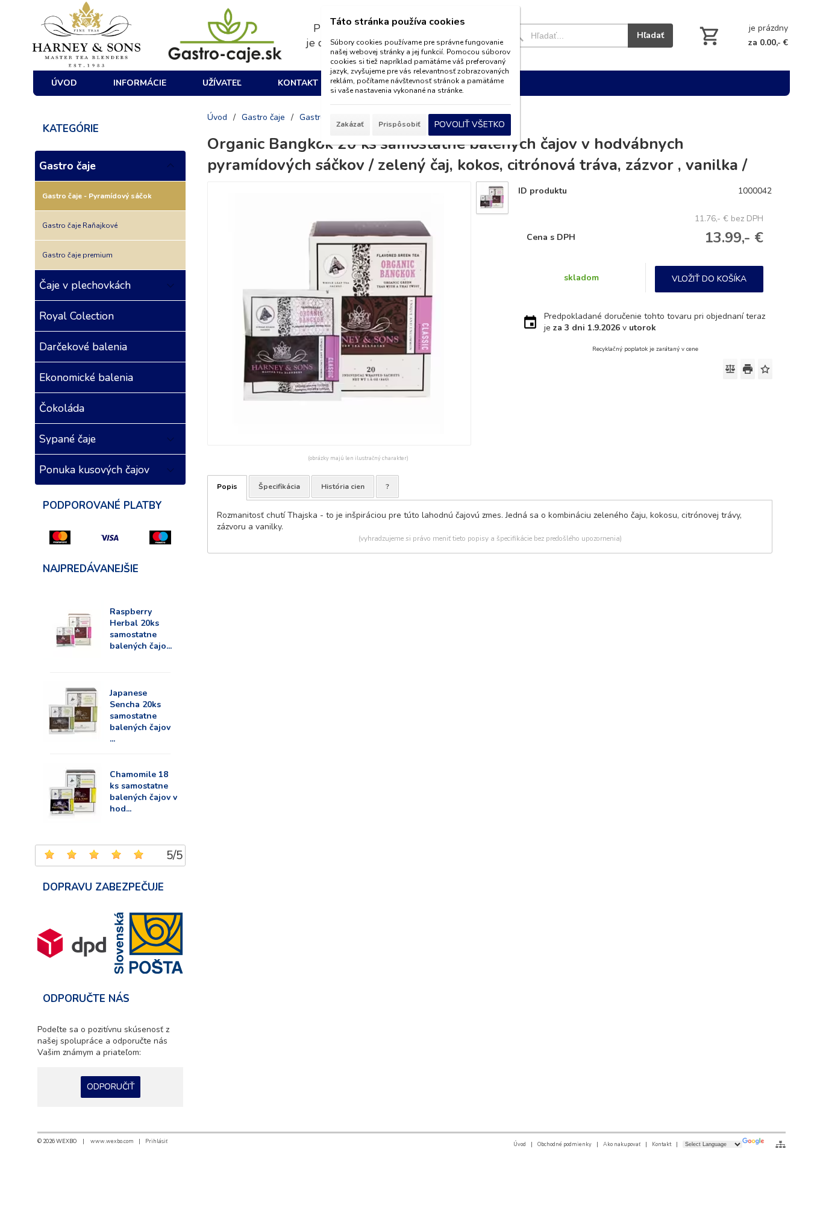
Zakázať (350, 124)
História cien (343, 486)
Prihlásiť (156, 1141)
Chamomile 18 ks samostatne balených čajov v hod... (143, 791)
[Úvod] (89, 35)
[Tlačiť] (747, 369)
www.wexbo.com (112, 1141)
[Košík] (742, 35)
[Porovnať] (730, 369)
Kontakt (661, 1144)
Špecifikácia (279, 486)
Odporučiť (110, 1086)
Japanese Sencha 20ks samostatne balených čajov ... (140, 716)
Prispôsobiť (399, 124)
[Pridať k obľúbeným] (765, 369)
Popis (227, 486)
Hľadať (650, 35)
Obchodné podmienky (564, 1144)
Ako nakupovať (621, 1144)
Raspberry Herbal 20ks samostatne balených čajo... (141, 629)
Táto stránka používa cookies (397, 21)
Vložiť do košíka (709, 279)
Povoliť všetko (469, 124)
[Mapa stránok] (780, 1144)
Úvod (519, 1144)
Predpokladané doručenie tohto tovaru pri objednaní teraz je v (654, 321)
